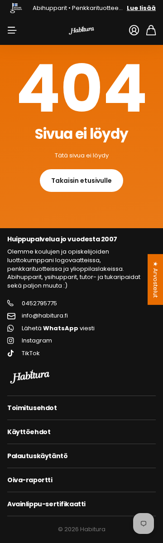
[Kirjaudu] (134, 30)
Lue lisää (141, 8)
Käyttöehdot (28, 431)
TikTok (31, 353)
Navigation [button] (12, 30)
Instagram (37, 341)
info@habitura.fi (45, 316)
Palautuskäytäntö (37, 455)
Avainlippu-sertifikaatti (46, 504)
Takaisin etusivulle (81, 180)
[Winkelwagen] (151, 30)
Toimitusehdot (32, 407)
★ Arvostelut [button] (155, 279)
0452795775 (39, 303)
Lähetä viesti (58, 328)
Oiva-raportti (30, 479)
